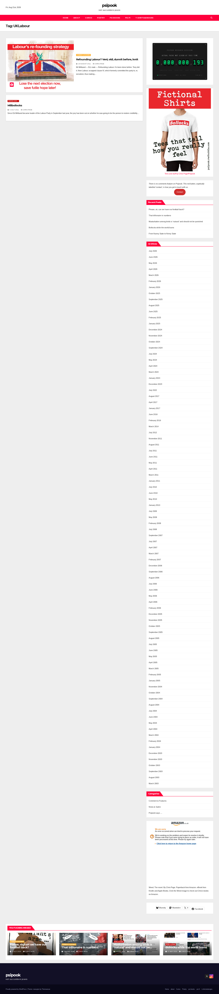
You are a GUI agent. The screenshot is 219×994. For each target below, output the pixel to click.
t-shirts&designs (145, 18)
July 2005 (153, 644)
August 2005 (154, 638)
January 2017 (154, 408)
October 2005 (154, 626)
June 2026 (153, 257)
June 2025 (153, 311)
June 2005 (153, 650)
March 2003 (154, 783)
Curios (88, 18)
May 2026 (153, 263)
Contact (180, 192)
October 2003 (154, 765)
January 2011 (154, 481)
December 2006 (155, 566)
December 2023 (155, 384)
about (76, 18)
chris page (99, 64)
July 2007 (153, 541)
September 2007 (156, 535)
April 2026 (153, 269)
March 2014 (154, 426)
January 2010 (154, 505)
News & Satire (155, 807)
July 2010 (153, 487)
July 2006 (153, 584)
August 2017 (154, 396)
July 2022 (153, 390)
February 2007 (155, 560)
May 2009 (153, 517)
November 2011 (155, 439)
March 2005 (154, 669)
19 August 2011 (84, 64)
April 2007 (153, 547)
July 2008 (153, 529)
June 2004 (153, 717)
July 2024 (153, 354)
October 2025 (154, 293)
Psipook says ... (13, 101)
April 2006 (153, 602)
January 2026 (154, 287)
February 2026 (155, 281)
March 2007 (154, 554)
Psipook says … (155, 813)
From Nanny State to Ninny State (162, 234)
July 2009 (153, 511)
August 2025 (154, 305)
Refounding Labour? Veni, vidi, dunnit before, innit (107, 59)
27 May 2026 (173, 951)
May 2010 (153, 499)
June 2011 (153, 457)
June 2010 (153, 493)
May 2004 (153, 723)
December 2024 (155, 330)
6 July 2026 (17, 951)
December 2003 (155, 753)
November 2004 (155, 687)
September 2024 (156, 348)
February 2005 (155, 675)
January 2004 (154, 747)
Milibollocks (15, 105)
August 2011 (154, 445)
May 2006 (153, 596)
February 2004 (155, 741)
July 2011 (153, 451)
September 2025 (156, 299)
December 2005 (155, 614)
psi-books (115, 18)
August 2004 (154, 705)
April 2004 (153, 729)
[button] (211, 18)
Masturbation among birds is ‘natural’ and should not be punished (176, 222)
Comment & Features (83, 55)
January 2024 (154, 378)
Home (65, 18)
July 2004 (153, 711)
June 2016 (153, 414)
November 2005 (155, 620)
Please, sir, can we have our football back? (166, 209)
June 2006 (153, 590)
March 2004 (154, 735)
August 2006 (154, 578)
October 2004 (154, 693)
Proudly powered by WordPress (16, 989)
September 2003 (156, 771)
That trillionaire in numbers (160, 215)
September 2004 (156, 699)
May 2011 (153, 463)
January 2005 (154, 681)
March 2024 (154, 372)
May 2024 (153, 360)
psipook (109, 5)
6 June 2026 (121, 951)
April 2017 (153, 402)
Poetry (101, 18)
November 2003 (155, 759)
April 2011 (153, 469)
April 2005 (153, 662)
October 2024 (154, 342)
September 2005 (156, 632)
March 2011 (153, 475)
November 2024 (155, 336)
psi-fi (127, 18)
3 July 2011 (14, 110)
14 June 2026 (69, 951)
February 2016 (155, 420)
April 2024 (153, 366)
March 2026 (154, 275)
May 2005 (153, 656)
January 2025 (154, 324)
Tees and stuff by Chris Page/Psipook (180, 174)
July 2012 (153, 433)
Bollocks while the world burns (161, 228)
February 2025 (155, 318)
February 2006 (155, 608)
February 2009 (155, 523)
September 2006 (156, 572)
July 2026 (153, 251)
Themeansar (46, 989)
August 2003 (154, 777)
